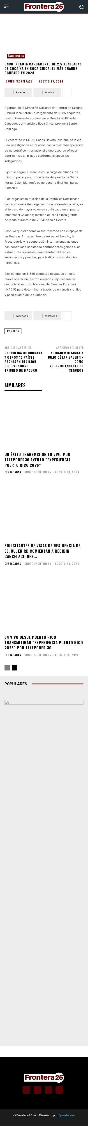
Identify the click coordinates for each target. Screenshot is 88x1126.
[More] (67, 92)
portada (13, 331)
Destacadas (13, 472)
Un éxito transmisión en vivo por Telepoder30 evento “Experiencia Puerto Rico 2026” (38, 459)
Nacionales (16, 56)
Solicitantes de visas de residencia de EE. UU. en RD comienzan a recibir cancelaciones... (43, 551)
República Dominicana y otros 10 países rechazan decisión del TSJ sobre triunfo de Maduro (23, 361)
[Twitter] (48, 1090)
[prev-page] (7, 667)
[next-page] (14, 667)
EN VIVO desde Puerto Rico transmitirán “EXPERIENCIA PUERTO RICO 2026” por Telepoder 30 (44, 642)
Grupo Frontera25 (19, 81)
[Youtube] (59, 1090)
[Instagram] (37, 1090)
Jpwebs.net (66, 1115)
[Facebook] (26, 1090)
